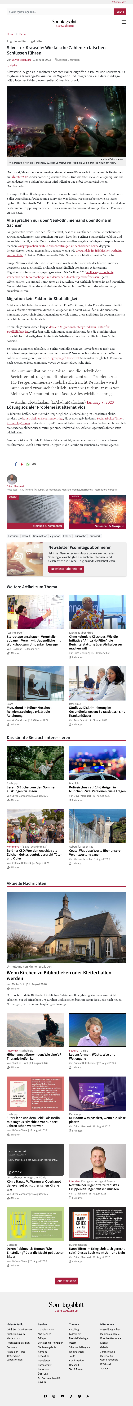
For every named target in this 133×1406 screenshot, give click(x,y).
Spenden (105, 1368)
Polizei (67, 536)
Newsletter (44, 1360)
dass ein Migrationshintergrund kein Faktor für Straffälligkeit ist (58, 329)
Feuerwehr (80, 536)
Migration (55, 536)
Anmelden (121, 2)
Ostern (72, 1343)
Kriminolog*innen (18, 423)
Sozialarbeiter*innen (110, 418)
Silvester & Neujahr (79, 1347)
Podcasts (12, 1347)
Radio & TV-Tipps (16, 1352)
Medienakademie (110, 1334)
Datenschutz (45, 1365)
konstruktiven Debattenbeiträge (42, 418)
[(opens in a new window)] (45, 1397)
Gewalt (26, 536)
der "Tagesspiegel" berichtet (61, 358)
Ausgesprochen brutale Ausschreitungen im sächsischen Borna (58, 245)
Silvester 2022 (19, 176)
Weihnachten (76, 1352)
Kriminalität (40, 536)
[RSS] (87, 1397)
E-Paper (42, 1338)
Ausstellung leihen (110, 1329)
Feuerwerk (94, 536)
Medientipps (13, 1338)
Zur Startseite (66, 1281)
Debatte (24, 34)
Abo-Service (44, 1334)
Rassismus (13, 536)
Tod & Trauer (76, 1369)
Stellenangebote (47, 1347)
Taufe (72, 1356)
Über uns (43, 1374)
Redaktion (43, 1356)
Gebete (104, 1347)
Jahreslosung (107, 1352)
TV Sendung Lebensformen (15, 1358)
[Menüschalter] (124, 21)
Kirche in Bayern (16, 1334)
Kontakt (42, 1352)
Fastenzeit (75, 1334)
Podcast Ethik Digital (18, 1343)
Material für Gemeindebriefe (109, 1358)
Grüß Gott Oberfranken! (19, 1329)
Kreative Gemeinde (111, 1338)
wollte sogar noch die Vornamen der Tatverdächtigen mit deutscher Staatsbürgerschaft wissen (60, 274)
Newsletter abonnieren (66, 569)
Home (10, 34)
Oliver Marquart (21, 60)
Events (104, 1343)
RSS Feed (105, 1364)
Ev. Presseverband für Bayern (49, 1380)
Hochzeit (74, 1365)
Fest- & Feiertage (78, 1338)
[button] (12, 65)
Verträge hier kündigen (50, 1343)
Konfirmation (76, 1360)
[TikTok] (71, 1397)
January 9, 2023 (100, 402)
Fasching (74, 1329)
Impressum (44, 1369)
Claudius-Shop (46, 1329)
